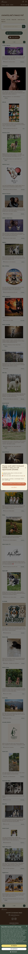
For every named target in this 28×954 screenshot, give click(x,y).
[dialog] (14, 939)
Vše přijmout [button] (14, 945)
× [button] (26, 926)
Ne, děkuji (14, 487)
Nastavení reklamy (4, 941)
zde (9, 479)
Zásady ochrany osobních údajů (10, 943)
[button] (14, 951)
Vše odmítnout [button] (13, 948)
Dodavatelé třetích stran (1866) (10, 935)
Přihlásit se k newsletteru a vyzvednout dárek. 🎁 (14, 484)
